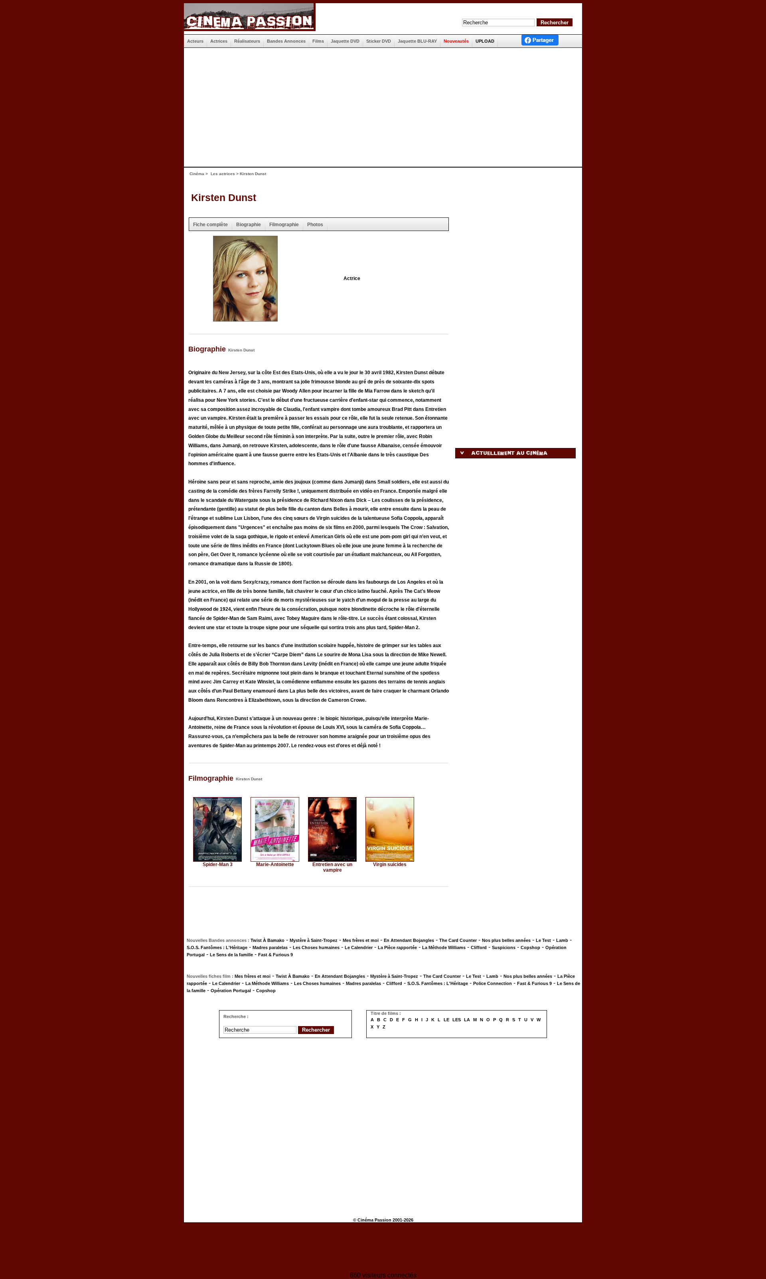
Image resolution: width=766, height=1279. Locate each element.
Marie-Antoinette (275, 864)
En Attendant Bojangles (409, 940)
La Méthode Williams (444, 947)
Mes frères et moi (361, 940)
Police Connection (492, 983)
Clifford (479, 947)
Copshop (530, 947)
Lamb (562, 940)
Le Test (543, 940)
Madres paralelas (270, 947)
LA (467, 1019)
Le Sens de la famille (231, 954)
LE (446, 1019)
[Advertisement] (379, 107)
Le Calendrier (359, 947)
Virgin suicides (390, 864)
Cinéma (197, 174)
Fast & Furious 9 (275, 954)
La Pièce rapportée (397, 947)
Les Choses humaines (316, 947)
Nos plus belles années (506, 940)
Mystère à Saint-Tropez (314, 940)
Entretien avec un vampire (332, 867)
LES (456, 1019)
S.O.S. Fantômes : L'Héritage (217, 947)
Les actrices (223, 174)
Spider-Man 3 (218, 864)
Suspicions (503, 947)
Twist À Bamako (267, 940)
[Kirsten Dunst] (245, 319)
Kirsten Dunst (223, 197)
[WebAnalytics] (383, 1248)
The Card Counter (458, 940)
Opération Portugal (231, 990)
